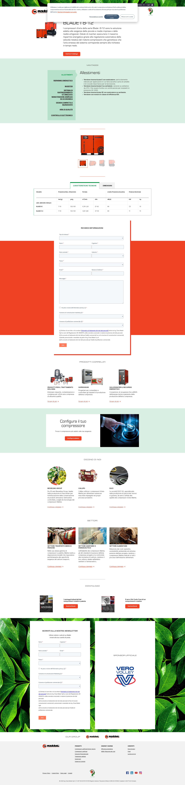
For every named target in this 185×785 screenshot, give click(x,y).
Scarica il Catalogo (72, 54)
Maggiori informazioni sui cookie (67, 12)
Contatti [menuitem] (70, 773)
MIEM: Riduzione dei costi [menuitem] (108, 751)
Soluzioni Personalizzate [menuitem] (81, 754)
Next (132, 146)
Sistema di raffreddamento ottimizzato (65, 92)
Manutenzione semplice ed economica (62, 98)
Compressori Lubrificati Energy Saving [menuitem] (85, 749)
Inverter (69, 86)
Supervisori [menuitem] (78, 759)
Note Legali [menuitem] (63, 773)
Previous (52, 146)
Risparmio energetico (63, 80)
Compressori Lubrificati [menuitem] (81, 751)
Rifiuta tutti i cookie (127, 16)
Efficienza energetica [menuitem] (107, 749)
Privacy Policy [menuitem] (46, 773)
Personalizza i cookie (96, 16)
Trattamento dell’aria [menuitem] (80, 756)
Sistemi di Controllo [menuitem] (80, 761)
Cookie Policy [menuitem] (55, 773)
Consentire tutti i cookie (111, 17)
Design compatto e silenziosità (64, 104)
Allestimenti (67, 75)
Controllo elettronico (62, 115)
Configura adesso (73, 438)
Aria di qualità (66, 109)
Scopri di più (52, 401)
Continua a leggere (54, 507)
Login (148, 4)
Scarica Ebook (70, 606)
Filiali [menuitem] (129, 751)
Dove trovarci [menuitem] (131, 749)
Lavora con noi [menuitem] (132, 754)
